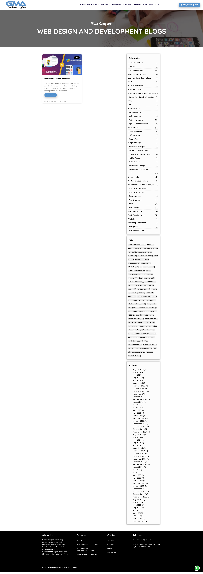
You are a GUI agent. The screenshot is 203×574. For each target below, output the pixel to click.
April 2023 (137, 478)
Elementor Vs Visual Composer (57, 79)
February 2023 (139, 483)
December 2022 (139, 489)
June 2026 (137, 375)
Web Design (143, 208)
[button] (189, 5)
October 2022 (139, 494)
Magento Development (143, 150)
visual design (138, 330)
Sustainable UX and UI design (143, 185)
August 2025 (138, 402)
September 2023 (140, 464)
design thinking (147, 267)
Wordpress (143, 227)
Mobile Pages (143, 158)
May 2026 (137, 378)
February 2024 (139, 451)
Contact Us (154, 5)
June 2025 (137, 407)
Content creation (143, 89)
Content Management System (143, 93)
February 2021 (139, 521)
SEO (143, 173)
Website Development (142, 348)
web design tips (143, 211)
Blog (145, 5)
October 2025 (138, 397)
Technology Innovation (143, 189)
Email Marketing (143, 131)
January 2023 (138, 486)
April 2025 (137, 413)
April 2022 (137, 510)
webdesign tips (147, 337)
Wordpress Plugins (143, 230)
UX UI (143, 204)
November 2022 (140, 492)
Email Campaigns (146, 278)
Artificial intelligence (143, 74)
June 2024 (137, 440)
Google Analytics (139, 285)
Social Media (143, 177)
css (137, 259)
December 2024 (140, 424)
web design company (142, 334)
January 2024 (138, 454)
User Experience (143, 200)
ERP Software (143, 135)
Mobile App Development (143, 154)
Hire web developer (143, 147)
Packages (127, 5)
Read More (51, 95)
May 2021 (137, 513)
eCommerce (143, 128)
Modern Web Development (143, 300)
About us (81, 5)
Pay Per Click (143, 162)
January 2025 (138, 421)
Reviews (137, 5)
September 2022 (140, 497)
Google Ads (143, 139)
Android (143, 67)
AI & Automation (143, 63)
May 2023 (137, 475)
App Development (143, 70)
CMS (143, 82)
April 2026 (137, 380)
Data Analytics (143, 112)
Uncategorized (143, 196)
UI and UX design (139, 326)
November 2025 (139, 394)
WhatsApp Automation (143, 223)
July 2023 (137, 470)
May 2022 (137, 508)
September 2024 (140, 432)
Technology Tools (143, 192)
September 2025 (140, 399)
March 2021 (137, 519)
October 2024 (139, 429)
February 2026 (139, 386)
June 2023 (137, 473)
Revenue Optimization (143, 169)
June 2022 (137, 505)
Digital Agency (143, 116)
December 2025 (139, 391)
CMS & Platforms (143, 86)
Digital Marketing (143, 120)
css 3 (143, 105)
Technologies (93, 5)
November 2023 (140, 459)
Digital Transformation (143, 124)
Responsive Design (143, 166)
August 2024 (138, 435)
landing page (144, 289)
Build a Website (139, 252)
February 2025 (139, 418)
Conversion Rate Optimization (143, 97)
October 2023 (139, 462)
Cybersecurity (143, 109)
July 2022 (137, 502)
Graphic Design (143, 143)
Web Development (143, 215)
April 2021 (137, 516)
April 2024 (137, 445)
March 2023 (138, 481)
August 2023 (138, 467)
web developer (136, 341)
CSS (143, 101)
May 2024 (137, 443)
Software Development (143, 181)
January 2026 (138, 389)
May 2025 (137, 410)
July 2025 (137, 405)
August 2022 (138, 500)
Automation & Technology (143, 78)
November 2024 (140, 427)
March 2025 (138, 416)
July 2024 (137, 437)
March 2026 (138, 383)
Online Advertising (137, 304)
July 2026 (137, 372)
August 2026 (138, 370)
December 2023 (139, 456)
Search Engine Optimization (144, 311)
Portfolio (116, 5)
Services (104, 5)
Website (143, 219)
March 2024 (138, 448)
